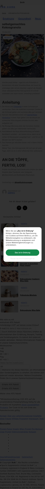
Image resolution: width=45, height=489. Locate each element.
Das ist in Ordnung (22, 252)
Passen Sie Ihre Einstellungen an (22, 258)
